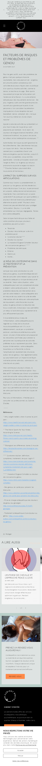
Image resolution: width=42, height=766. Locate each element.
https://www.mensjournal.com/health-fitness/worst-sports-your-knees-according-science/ (20, 438)
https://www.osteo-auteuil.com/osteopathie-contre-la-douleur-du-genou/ (20, 518)
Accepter (20, 750)
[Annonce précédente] (4, 10)
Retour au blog (35, 543)
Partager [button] (9, 534)
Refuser (20, 756)
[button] (4, 25)
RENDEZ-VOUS (15, 676)
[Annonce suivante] (38, 10)
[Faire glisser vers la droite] (25, 608)
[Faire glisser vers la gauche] (16, 608)
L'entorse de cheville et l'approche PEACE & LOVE (19, 576)
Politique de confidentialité (26, 745)
